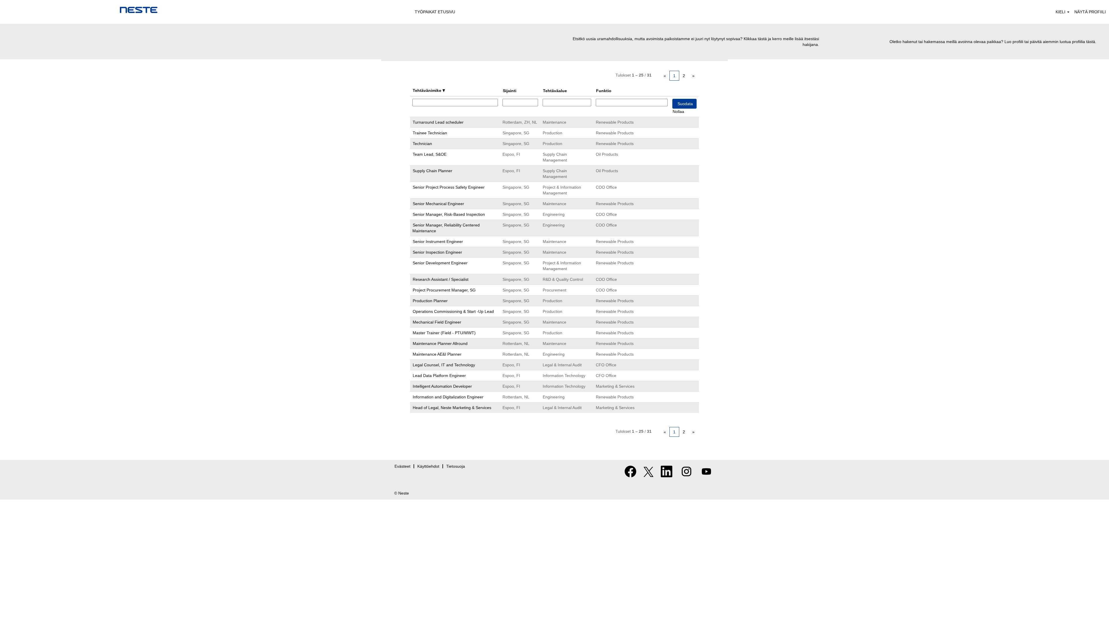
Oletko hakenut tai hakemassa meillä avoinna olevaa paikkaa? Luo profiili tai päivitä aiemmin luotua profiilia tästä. (993, 41)
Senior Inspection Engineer (437, 252)
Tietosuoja (455, 466)
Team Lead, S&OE (429, 154)
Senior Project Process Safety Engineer (449, 187)
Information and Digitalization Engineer (448, 397)
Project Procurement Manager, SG (444, 290)
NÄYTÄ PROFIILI (1090, 12)
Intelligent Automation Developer (442, 386)
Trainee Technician (430, 133)
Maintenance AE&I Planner (437, 354)
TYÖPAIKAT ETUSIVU (435, 12)
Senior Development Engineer (440, 263)
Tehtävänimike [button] (427, 90)
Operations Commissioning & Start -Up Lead (453, 311)
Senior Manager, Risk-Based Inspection (449, 214)
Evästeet (402, 466)
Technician (422, 143)
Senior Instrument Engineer (438, 241)
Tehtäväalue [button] (555, 90)
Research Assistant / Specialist (440, 279)
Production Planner (430, 300)
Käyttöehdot (428, 466)
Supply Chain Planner (432, 170)
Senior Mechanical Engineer (438, 203)
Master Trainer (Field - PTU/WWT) (444, 332)
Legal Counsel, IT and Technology (444, 365)
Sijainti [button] (509, 90)
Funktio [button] (603, 90)
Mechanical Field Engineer (437, 322)
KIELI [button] (1061, 12)
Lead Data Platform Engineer (439, 375)
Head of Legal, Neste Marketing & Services (452, 407)
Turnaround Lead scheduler (438, 122)
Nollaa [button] (678, 111)
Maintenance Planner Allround (440, 343)
